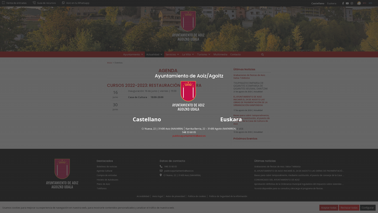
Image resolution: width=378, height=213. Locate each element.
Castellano (147, 119)
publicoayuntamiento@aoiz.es (189, 135)
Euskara (231, 119)
